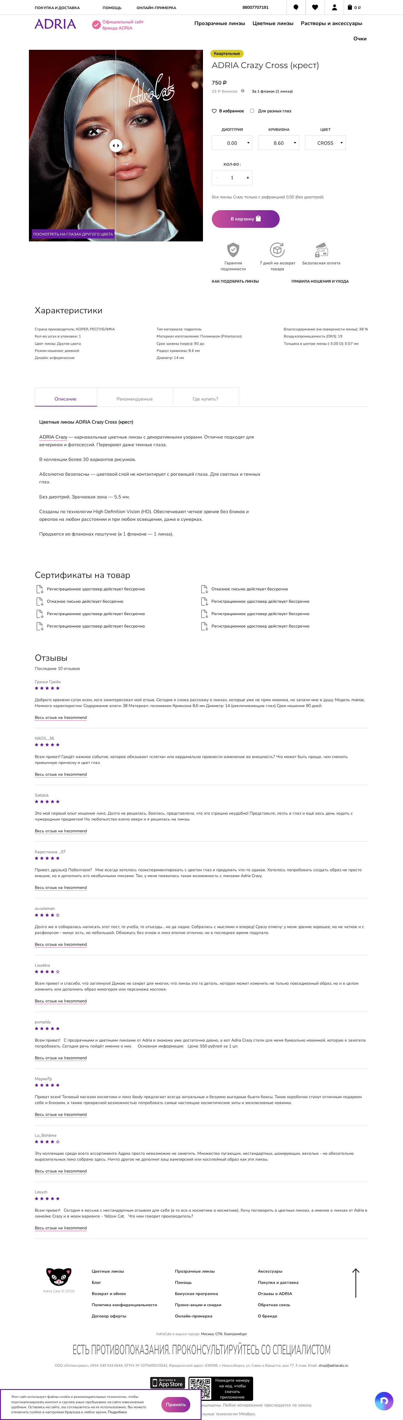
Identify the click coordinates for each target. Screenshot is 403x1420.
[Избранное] (315, 8)
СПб (218, 1334)
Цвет (325, 129)
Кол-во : (232, 164)
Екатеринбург (235, 1334)
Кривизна (278, 129)
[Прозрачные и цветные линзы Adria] (55, 27)
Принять (176, 1404)
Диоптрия (232, 129)
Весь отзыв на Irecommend (61, 717)
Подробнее (117, 1412)
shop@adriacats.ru (333, 1365)
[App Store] (167, 1382)
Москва (207, 1334)
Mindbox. (247, 1414)
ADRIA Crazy (53, 437)
